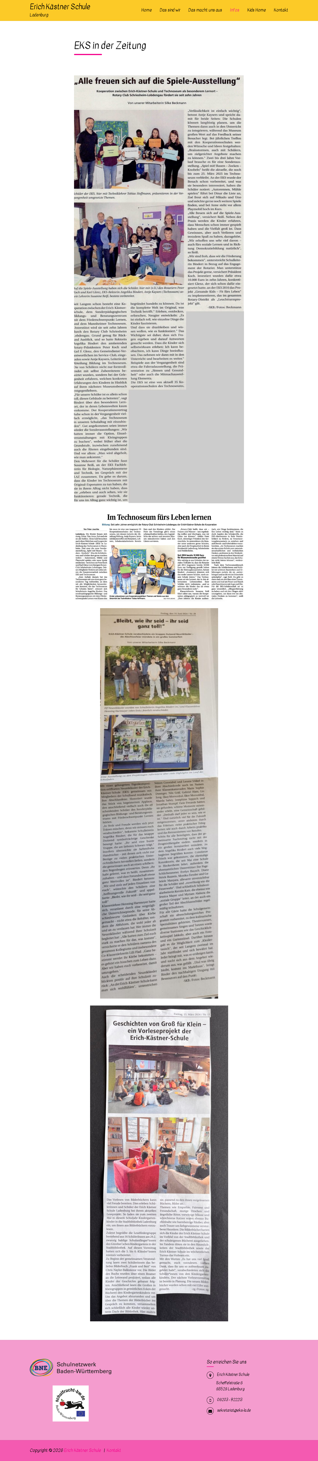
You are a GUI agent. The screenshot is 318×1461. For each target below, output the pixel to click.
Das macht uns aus (205, 10)
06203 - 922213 (229, 1399)
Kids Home (256, 10)
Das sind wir (170, 10)
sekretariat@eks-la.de (234, 1410)
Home (146, 10)
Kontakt (281, 10)
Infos (234, 10)
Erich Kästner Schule (60, 7)
